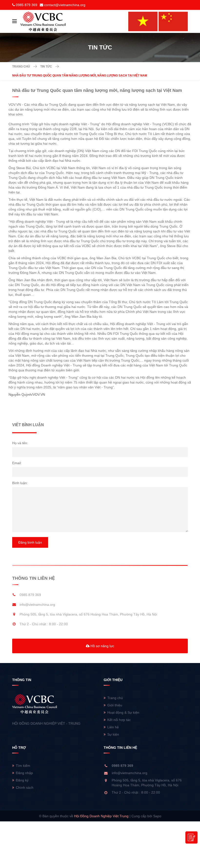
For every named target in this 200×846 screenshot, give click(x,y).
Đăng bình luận (30, 542)
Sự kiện (113, 734)
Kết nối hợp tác (119, 720)
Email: (17, 463)
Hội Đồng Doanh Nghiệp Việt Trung (101, 816)
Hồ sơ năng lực (102, 646)
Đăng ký (22, 780)
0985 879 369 (26, 5)
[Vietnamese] (143, 21)
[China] (173, 21)
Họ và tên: (20, 443)
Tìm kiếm (23, 766)
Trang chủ (21, 66)
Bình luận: (20, 483)
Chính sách (24, 787)
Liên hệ (113, 727)
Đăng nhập (24, 773)
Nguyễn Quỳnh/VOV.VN (27, 394)
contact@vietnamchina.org (64, 5)
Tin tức (46, 66)
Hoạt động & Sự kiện (123, 712)
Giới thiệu (114, 705)
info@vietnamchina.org (37, 604)
